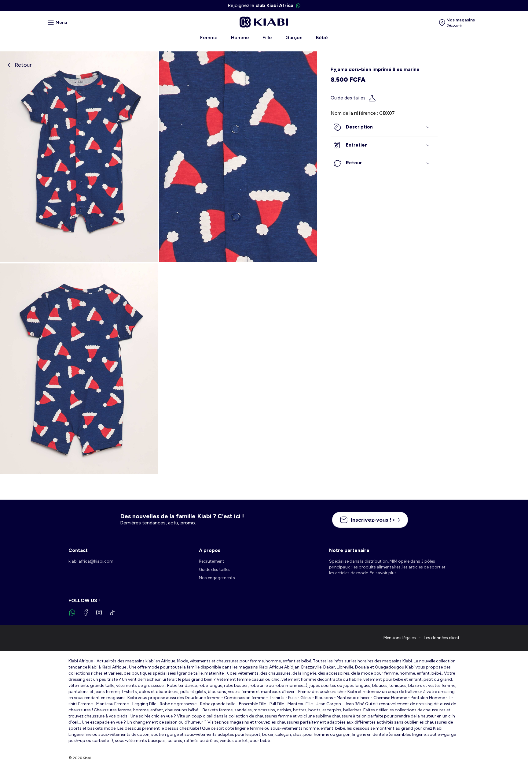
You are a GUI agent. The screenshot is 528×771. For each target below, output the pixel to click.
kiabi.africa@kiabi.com (90, 561)
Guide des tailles (348, 98)
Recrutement (211, 561)
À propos (209, 550)
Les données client (442, 637)
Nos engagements (217, 577)
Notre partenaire (349, 550)
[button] (384, 127)
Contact (78, 550)
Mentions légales (399, 637)
